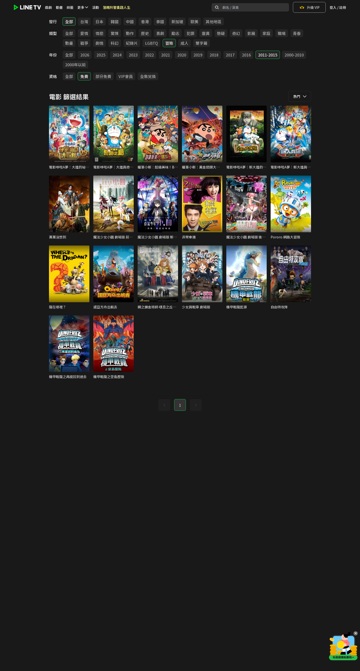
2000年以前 (75, 64)
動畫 (59, 7)
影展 (251, 33)
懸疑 (221, 33)
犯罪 (190, 33)
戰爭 (84, 43)
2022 (149, 55)
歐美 (194, 21)
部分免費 (103, 76)
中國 (130, 21)
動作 (130, 33)
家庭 (266, 33)
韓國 (115, 21)
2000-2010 (294, 55)
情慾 (99, 33)
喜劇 (160, 33)
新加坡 (177, 21)
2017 (230, 55)
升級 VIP (313, 7)
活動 (95, 7)
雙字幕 (201, 43)
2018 (214, 55)
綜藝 (70, 7)
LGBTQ (151, 43)
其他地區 (213, 21)
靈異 (206, 33)
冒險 (169, 43)
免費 (84, 76)
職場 (282, 33)
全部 (69, 21)
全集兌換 (148, 76)
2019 (197, 55)
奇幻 (236, 33)
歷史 (145, 33)
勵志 (175, 33)
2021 (165, 55)
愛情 (84, 33)
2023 (133, 55)
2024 (117, 55)
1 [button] (180, 405)
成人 (184, 43)
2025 (100, 55)
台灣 (84, 21)
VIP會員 (126, 76)
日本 (99, 21)
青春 (297, 33)
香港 (145, 21)
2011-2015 (267, 55)
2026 (84, 55)
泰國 (160, 21)
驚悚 (115, 33)
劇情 (99, 43)
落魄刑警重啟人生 (116, 7)
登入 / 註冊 (338, 7)
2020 (181, 55)
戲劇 (48, 7)
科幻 (115, 43)
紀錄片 (132, 43)
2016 (246, 55)
